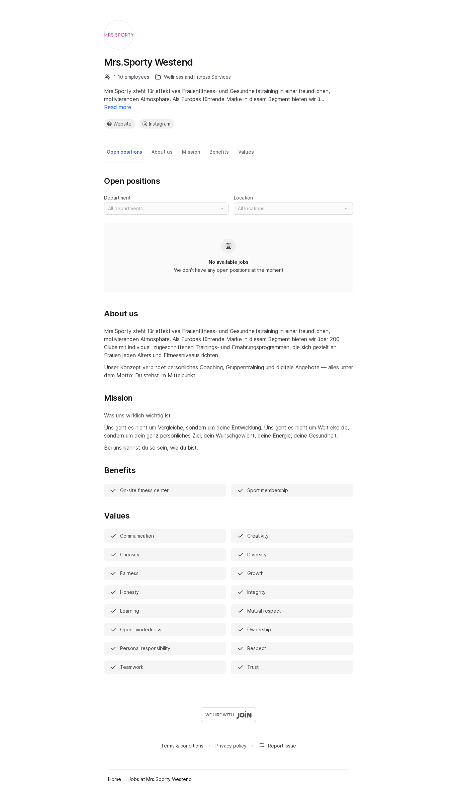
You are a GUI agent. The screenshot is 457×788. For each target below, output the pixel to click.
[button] (166, 209)
